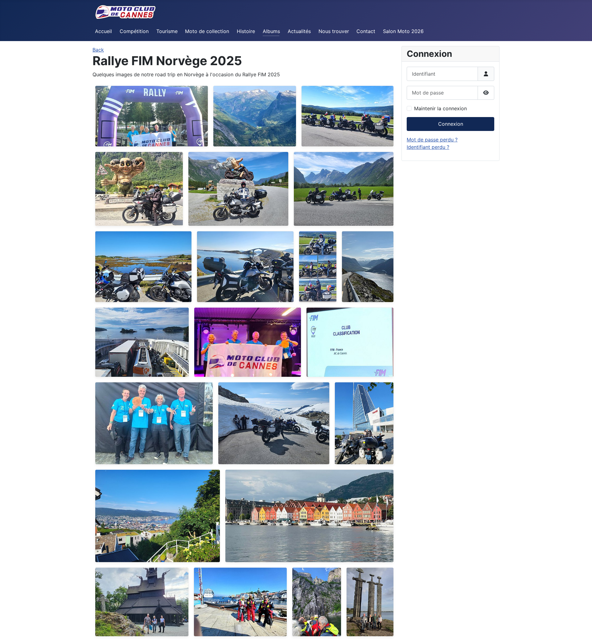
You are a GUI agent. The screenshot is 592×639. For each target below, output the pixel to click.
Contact (365, 31)
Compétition (134, 31)
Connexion (450, 124)
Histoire (246, 31)
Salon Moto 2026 (403, 31)
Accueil (103, 31)
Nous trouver (334, 31)
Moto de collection (207, 31)
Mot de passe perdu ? (432, 140)
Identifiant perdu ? (428, 147)
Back (98, 50)
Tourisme (167, 31)
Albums (271, 31)
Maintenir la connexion (440, 108)
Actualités (299, 31)
